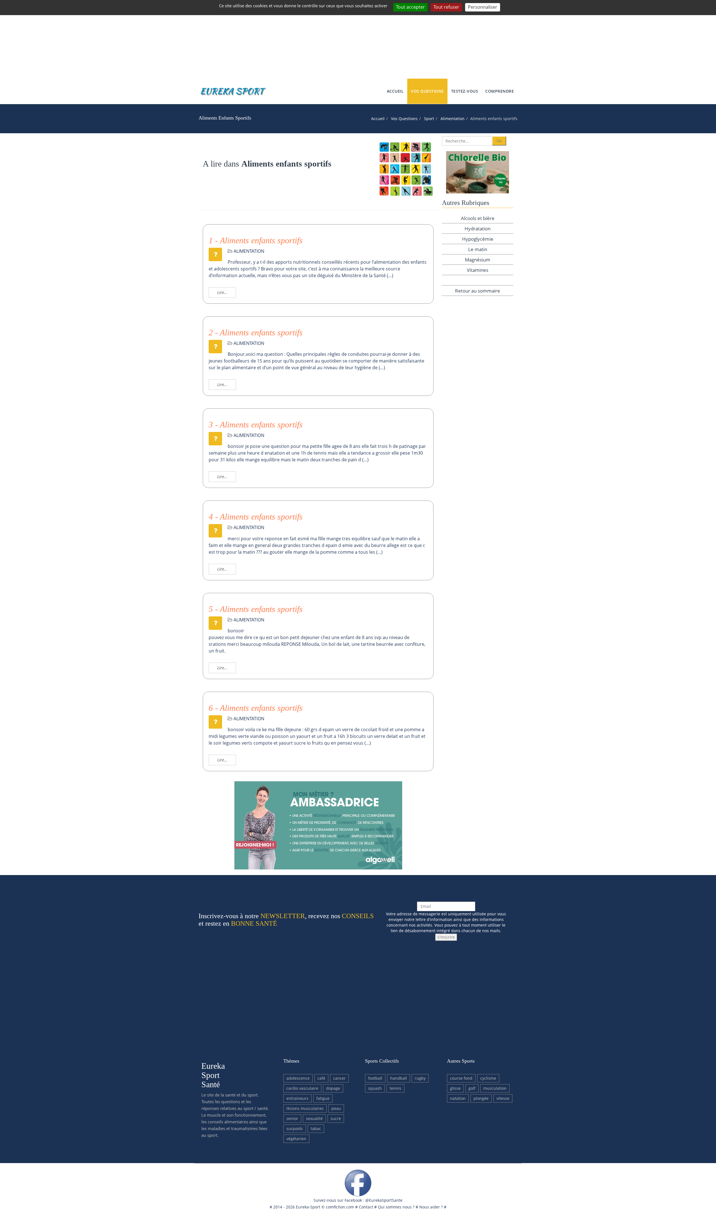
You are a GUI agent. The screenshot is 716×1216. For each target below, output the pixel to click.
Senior (292, 1118)
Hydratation (478, 228)
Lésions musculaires (305, 1108)
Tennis (395, 1088)
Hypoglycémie (477, 239)
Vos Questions (427, 91)
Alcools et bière (477, 218)
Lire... (222, 292)
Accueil (395, 91)
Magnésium (477, 259)
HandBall (398, 1078)
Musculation (495, 1088)
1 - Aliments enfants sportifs (256, 240)
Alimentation (453, 118)
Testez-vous (464, 91)
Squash (375, 1088)
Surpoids (294, 1128)
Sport (429, 118)
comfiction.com (340, 1207)
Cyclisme (488, 1078)
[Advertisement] (358, 39)
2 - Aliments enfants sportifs (256, 332)
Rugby (420, 1078)
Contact (366, 1207)
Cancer (339, 1078)
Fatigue (322, 1098)
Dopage (333, 1088)
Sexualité (314, 1118)
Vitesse (502, 1098)
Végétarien (296, 1138)
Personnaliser (482, 7)
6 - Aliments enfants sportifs (256, 707)
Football (375, 1078)
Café (321, 1078)
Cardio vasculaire (302, 1088)
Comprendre (499, 91)
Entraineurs (297, 1098)
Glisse (455, 1088)
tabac (316, 1128)
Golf (471, 1088)
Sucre (336, 1118)
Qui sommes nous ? (396, 1207)
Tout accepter (410, 7)
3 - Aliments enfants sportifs (256, 424)
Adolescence (298, 1078)
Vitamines (477, 270)
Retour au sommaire (477, 290)
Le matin (477, 249)
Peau (336, 1108)
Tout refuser (446, 7)
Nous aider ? (431, 1207)
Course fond (461, 1078)
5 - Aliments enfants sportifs (256, 609)
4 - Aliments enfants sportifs (256, 516)
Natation (458, 1098)
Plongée (481, 1098)
